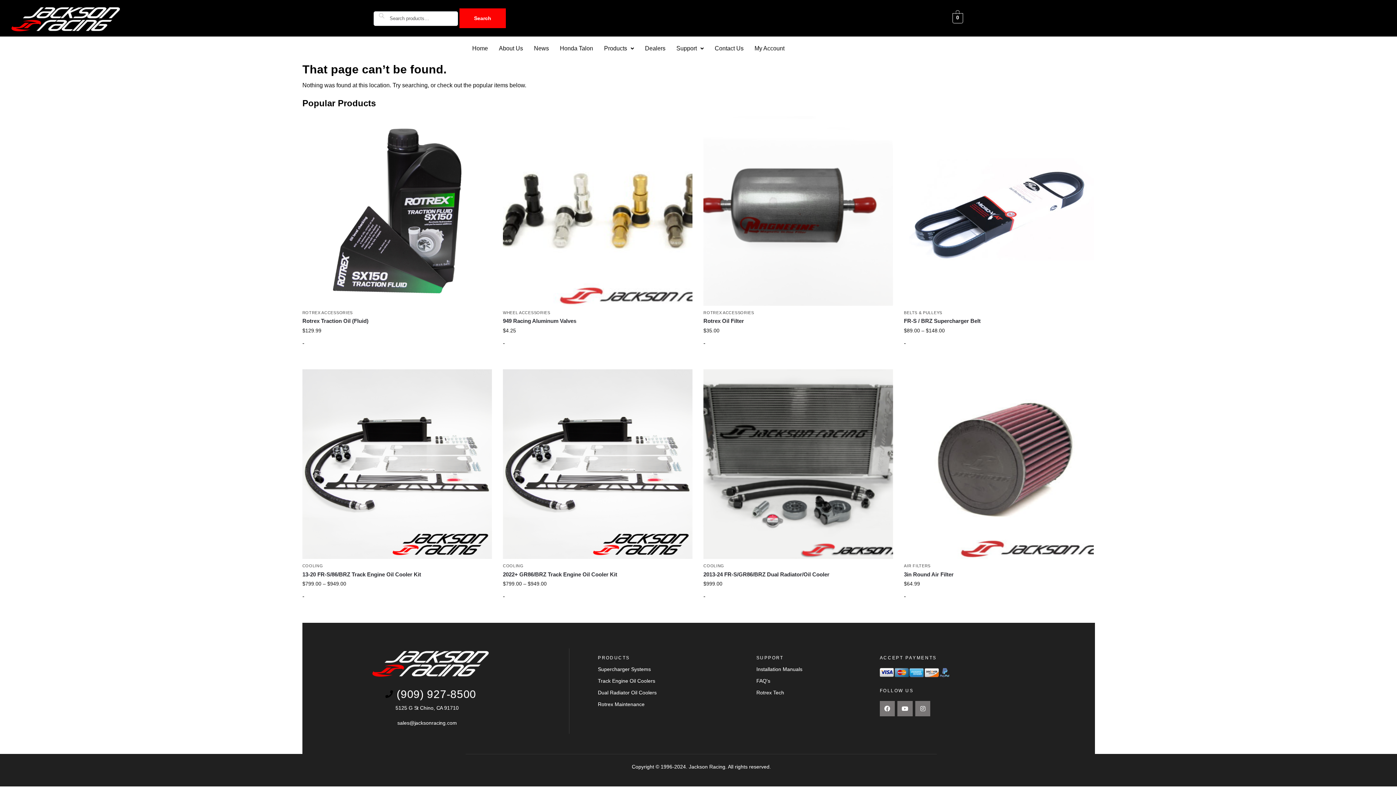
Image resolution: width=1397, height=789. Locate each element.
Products (615, 48)
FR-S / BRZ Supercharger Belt (942, 321)
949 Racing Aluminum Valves (539, 321)
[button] (619, 48)
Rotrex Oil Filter (723, 321)
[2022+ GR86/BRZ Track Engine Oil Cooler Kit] (597, 464)
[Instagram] (923, 708)
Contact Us (729, 48)
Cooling (312, 566)
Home (480, 48)
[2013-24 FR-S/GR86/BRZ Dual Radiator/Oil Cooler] (798, 464)
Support (686, 48)
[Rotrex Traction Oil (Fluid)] (397, 210)
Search (482, 18)
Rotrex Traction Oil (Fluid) (335, 321)
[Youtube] (905, 708)
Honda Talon (576, 48)
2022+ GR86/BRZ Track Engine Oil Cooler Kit (560, 574)
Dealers (655, 48)
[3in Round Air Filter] (998, 464)
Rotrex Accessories (327, 312)
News (541, 48)
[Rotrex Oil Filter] (798, 210)
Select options (598, 362)
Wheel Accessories (526, 312)
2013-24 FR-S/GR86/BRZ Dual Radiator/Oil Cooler (766, 574)
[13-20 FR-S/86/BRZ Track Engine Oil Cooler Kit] (397, 464)
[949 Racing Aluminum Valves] (597, 210)
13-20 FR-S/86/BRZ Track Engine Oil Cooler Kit (361, 574)
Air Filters (917, 566)
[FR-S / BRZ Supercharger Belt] (998, 210)
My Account (770, 48)
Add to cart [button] (397, 362)
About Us (511, 48)
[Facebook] (887, 708)
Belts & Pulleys (923, 312)
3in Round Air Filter (929, 574)
